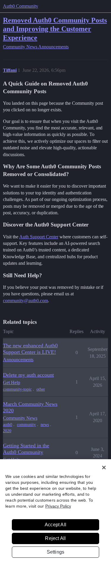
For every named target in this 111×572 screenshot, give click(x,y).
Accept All (55, 524)
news (45, 424)
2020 (7, 431)
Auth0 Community (20, 6)
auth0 (7, 424)
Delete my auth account (28, 375)
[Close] (103, 467)
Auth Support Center (38, 236)
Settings (56, 551)
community (26, 424)
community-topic (17, 389)
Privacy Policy (58, 506)
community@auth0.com (25, 300)
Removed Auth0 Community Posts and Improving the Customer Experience (55, 28)
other (40, 389)
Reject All (55, 538)
